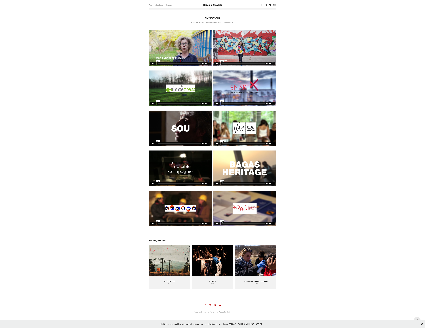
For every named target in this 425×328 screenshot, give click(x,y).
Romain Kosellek (212, 5)
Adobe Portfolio (225, 312)
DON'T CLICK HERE (246, 324)
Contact (169, 5)
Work (151, 5)
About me (159, 5)
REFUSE (259, 324)
